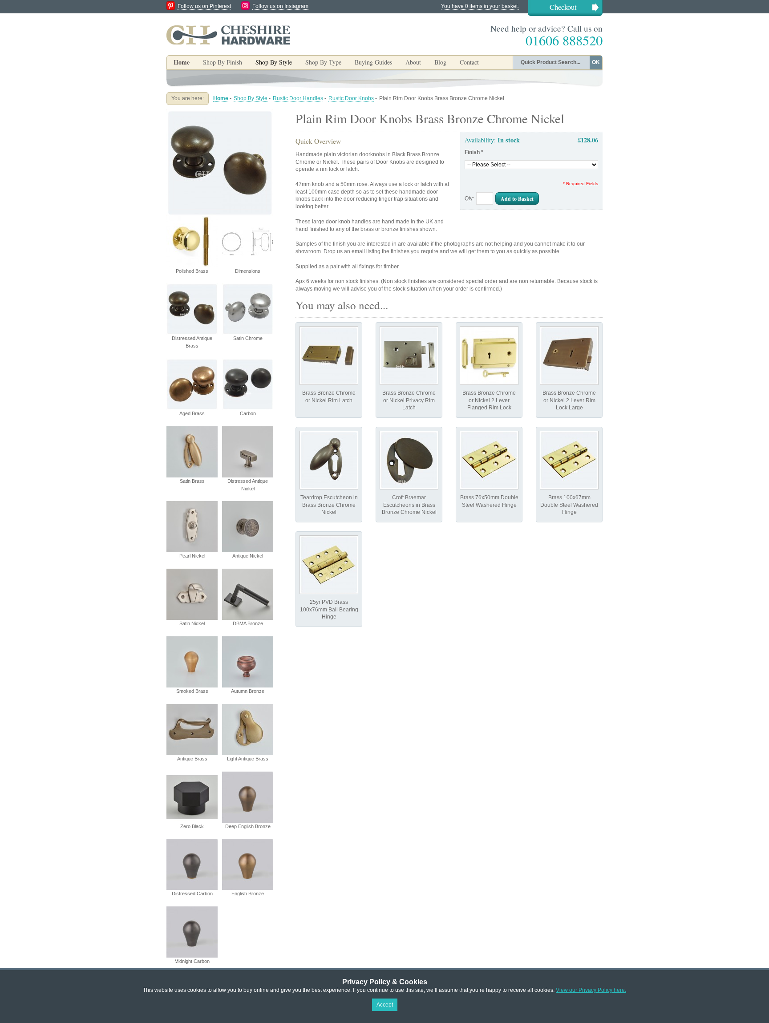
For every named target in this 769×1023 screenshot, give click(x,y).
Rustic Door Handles (298, 98)
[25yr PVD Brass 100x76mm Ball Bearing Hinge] (329, 564)
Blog (440, 62)
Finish (474, 152)
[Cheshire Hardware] (228, 34)
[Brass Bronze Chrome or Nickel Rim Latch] (329, 355)
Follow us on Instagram (280, 6)
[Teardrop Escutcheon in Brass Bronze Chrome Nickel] (329, 460)
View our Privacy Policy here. (591, 990)
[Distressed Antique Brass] (219, 113)
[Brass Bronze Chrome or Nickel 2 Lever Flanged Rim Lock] (489, 355)
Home (182, 62)
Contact (469, 62)
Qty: (469, 198)
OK (596, 62)
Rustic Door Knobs (351, 98)
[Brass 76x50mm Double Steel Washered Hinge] (489, 460)
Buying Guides (373, 62)
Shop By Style (250, 98)
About (413, 62)
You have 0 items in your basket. (480, 6)
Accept (384, 1005)
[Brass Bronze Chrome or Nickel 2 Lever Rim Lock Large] (569, 355)
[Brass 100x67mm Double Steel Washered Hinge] (569, 460)
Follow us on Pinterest (204, 6)
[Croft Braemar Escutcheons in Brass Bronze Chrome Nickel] (409, 460)
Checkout (563, 7)
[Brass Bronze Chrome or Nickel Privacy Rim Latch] (409, 355)
